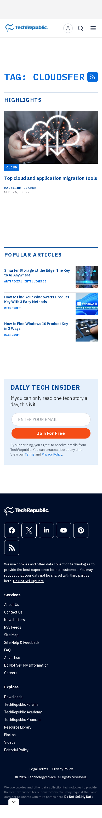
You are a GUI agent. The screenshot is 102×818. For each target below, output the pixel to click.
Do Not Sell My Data (28, 581)
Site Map (11, 635)
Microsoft (12, 308)
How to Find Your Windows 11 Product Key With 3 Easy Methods (36, 299)
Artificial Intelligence (25, 281)
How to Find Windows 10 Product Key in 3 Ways (36, 326)
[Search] (80, 28)
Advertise (12, 657)
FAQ (7, 650)
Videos (9, 742)
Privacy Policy (52, 454)
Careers (10, 673)
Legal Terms (39, 769)
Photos (10, 734)
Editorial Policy (16, 750)
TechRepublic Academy (23, 712)
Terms (30, 454)
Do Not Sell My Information (26, 665)
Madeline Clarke (20, 188)
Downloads (13, 697)
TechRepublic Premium (22, 719)
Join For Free (51, 433)
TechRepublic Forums (21, 704)
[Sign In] (68, 28)
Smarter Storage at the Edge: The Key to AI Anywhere (37, 272)
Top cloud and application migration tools (50, 178)
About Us (11, 604)
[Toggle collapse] (13, 801)
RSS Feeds (12, 627)
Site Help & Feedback (21, 642)
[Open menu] (93, 28)
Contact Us (13, 612)
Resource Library (17, 727)
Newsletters (14, 619)
